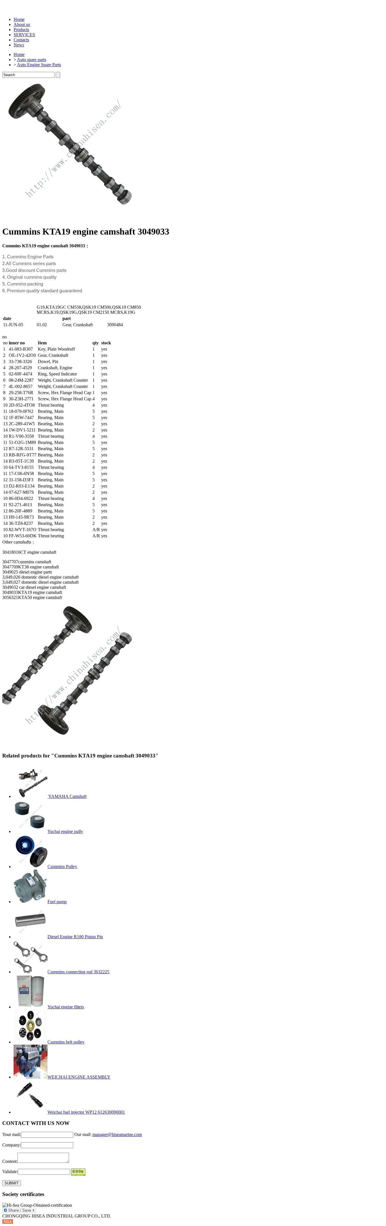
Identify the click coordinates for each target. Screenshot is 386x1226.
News (19, 44)
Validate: (10, 1171)
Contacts (21, 39)
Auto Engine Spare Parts (39, 64)
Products (21, 29)
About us (22, 24)
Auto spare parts (31, 59)
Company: (11, 1145)
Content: (10, 1161)
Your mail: (11, 1134)
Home (19, 19)
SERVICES (24, 34)
